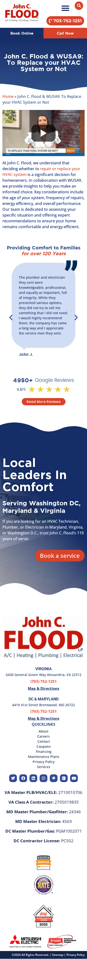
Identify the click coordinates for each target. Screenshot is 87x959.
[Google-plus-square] (64, 778)
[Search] (79, 5)
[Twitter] (13, 778)
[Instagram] (43, 778)
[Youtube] (74, 778)
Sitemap (57, 955)
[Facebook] (23, 778)
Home (8, 96)
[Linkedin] (33, 778)
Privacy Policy (75, 955)
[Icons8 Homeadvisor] (54, 778)
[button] (65, 8)
